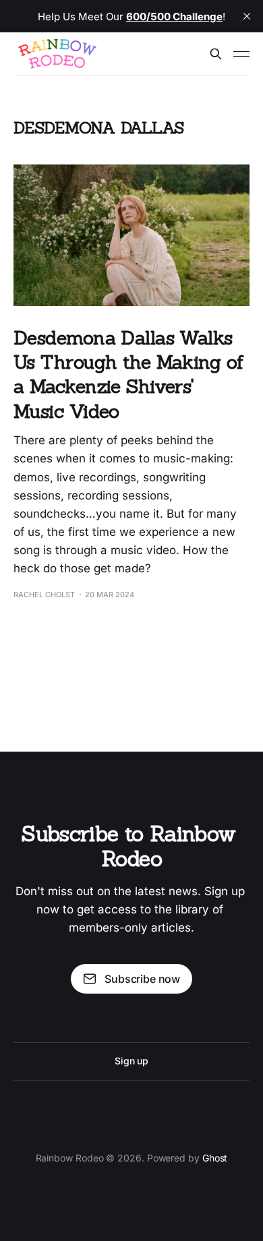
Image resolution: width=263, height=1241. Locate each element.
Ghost (215, 1157)
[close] (247, 16)
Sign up (131, 1060)
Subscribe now (142, 979)
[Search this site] (216, 54)
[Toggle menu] (241, 54)
